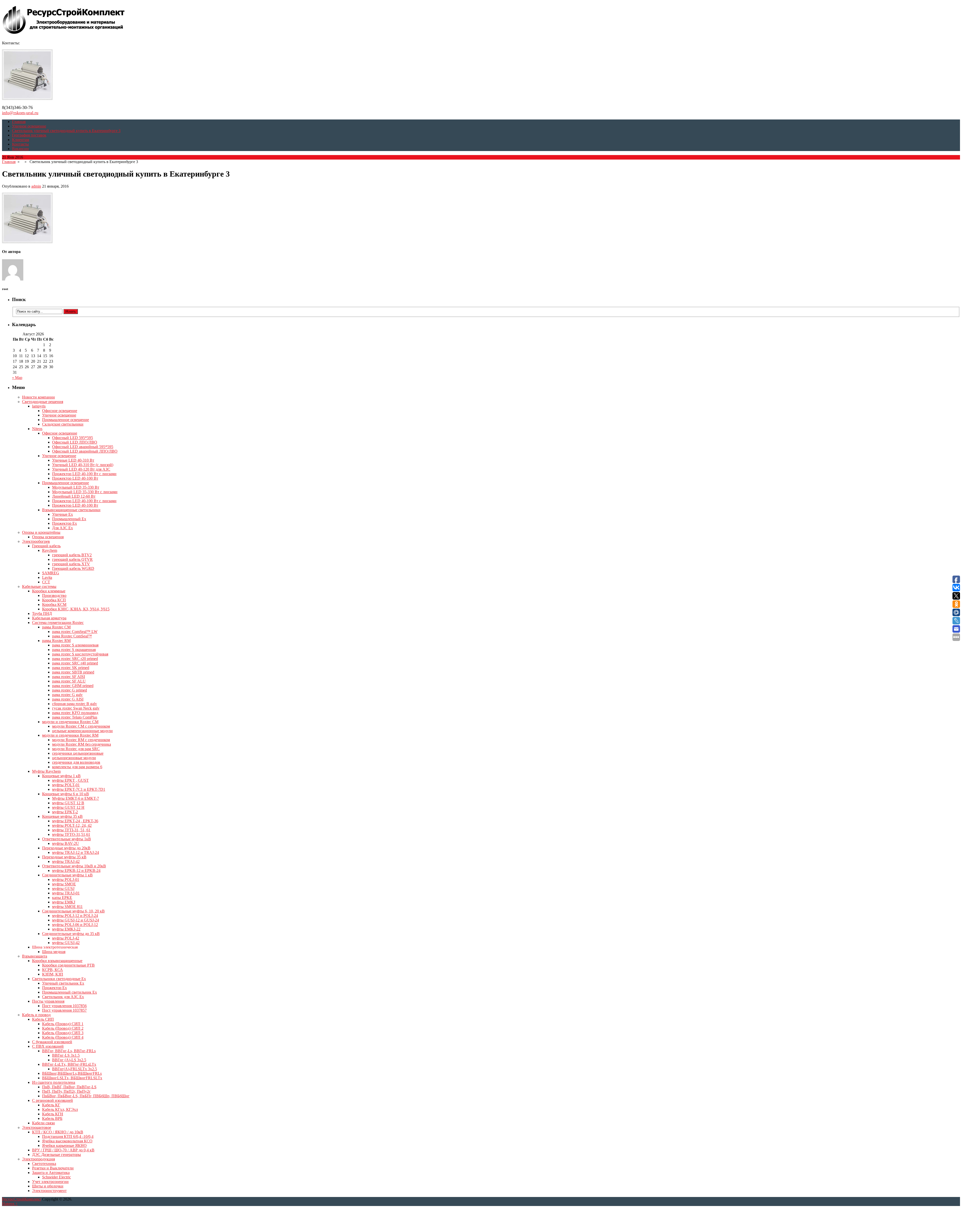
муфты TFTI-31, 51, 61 (71, 830)
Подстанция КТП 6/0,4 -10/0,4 (67, 1136)
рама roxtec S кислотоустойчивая (80, 654)
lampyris (39, 406)
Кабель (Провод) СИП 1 (62, 1024)
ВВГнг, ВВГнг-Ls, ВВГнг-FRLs (69, 1051)
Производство (54, 595)
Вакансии (20, 149)
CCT (46, 582)
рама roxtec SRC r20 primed (75, 658)
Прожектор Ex (64, 523)
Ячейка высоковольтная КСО (67, 1141)
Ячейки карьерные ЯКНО (64, 1145)
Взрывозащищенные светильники (71, 510)
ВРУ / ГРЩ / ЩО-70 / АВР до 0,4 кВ (63, 1150)
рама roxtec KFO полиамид (75, 713)
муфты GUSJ (63, 888)
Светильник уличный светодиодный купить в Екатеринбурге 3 (66, 130)
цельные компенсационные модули (82, 731)
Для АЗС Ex (62, 528)
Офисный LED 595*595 (72, 438)
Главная (19, 121)
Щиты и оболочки (47, 1186)
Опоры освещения (48, 537)
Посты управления (48, 1001)
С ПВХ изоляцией (48, 1046)
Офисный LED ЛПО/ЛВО (74, 442)
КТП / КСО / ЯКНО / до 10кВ (57, 1132)
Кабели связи (43, 1123)
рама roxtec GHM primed (72, 686)
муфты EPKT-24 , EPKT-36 (75, 821)
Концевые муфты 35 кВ (62, 816)
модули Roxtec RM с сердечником (81, 740)
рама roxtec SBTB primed (73, 672)
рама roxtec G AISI (67, 699)
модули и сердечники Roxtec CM (70, 722)
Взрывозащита (34, 956)
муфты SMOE (64, 884)
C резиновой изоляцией (52, 1100)
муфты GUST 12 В (68, 803)
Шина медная (53, 952)
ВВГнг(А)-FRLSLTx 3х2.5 (74, 1069)
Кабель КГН (52, 1114)
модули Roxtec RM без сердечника (81, 744)
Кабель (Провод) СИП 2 (62, 1028)
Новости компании (38, 397)
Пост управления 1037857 (64, 1010)
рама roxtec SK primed (70, 667)
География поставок (29, 135)
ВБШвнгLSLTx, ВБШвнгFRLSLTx (72, 1078)
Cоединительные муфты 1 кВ (67, 875)
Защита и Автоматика (51, 1172)
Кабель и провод (36, 1015)
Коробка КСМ (54, 604)
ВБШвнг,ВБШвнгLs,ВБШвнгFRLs (72, 1073)
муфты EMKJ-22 (66, 929)
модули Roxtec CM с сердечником (81, 726)
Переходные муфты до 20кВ (66, 848)
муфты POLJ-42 (65, 938)
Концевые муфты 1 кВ (61, 776)
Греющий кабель (46, 546)
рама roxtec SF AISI (68, 677)
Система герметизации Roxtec (58, 622)
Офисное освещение (59, 411)
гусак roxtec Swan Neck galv (75, 708)
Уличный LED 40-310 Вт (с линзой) (82, 465)
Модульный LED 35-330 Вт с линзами (84, 492)
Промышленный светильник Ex (69, 992)
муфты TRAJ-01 (66, 893)
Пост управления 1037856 (64, 1006)
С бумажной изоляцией (52, 1042)
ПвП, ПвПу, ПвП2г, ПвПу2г (66, 1091)
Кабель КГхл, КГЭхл (60, 1109)
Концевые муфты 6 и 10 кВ (65, 794)
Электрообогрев (36, 541)
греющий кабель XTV (71, 564)
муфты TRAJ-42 (66, 861)
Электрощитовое (36, 1127)
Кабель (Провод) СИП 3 (62, 1033)
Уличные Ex (62, 514)
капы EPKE (62, 897)
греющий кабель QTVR (72, 559)
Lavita (47, 577)
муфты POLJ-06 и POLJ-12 (75, 924)
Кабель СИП (43, 1019)
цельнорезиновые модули (74, 758)
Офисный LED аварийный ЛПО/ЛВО (84, 451)
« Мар (17, 377)
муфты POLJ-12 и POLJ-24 (75, 915)
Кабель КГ (51, 1105)
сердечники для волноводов (76, 762)
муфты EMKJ (63, 902)
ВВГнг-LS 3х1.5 (66, 1055)
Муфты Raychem (46, 771)
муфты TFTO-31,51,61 (71, 834)
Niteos (37, 429)
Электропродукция (38, 1159)
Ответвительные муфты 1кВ (66, 839)
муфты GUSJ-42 (66, 943)
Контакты (20, 144)
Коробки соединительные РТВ (68, 965)
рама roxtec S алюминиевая (75, 645)
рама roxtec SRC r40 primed (75, 663)
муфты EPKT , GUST (70, 780)
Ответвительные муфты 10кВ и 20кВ (74, 866)
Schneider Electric (56, 1177)
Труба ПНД (42, 613)
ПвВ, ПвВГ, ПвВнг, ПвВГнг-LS (69, 1087)
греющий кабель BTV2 (72, 555)
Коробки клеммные (48, 591)
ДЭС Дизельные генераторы (56, 1154)
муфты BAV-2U (65, 843)
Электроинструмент (49, 1190)
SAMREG (50, 573)
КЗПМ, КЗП (52, 974)
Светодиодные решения (42, 401)
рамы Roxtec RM (56, 640)
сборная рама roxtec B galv (74, 704)
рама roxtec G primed (69, 690)
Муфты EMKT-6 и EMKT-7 (75, 798)
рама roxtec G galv (67, 695)
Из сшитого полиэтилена (53, 1082)
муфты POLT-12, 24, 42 (72, 825)
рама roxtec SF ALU (69, 681)
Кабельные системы (39, 586)
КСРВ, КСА (52, 970)
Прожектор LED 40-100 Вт (75, 478)
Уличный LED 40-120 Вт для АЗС (81, 469)
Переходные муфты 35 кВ (64, 857)
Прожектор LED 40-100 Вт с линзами (84, 474)
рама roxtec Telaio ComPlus (74, 717)
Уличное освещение (29, 126)
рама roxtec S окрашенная (74, 649)
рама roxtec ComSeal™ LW (74, 631)
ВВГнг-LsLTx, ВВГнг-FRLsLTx (69, 1064)
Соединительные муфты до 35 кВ (71, 933)
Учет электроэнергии (50, 1181)
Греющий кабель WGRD (73, 568)
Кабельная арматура (49, 618)
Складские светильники (62, 424)
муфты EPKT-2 (65, 812)
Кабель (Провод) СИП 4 (62, 1037)
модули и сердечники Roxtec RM (70, 735)
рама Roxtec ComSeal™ (72, 636)
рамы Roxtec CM (56, 627)
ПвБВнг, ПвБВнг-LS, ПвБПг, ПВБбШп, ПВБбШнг (86, 1096)
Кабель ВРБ (52, 1118)
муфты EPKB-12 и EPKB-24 (76, 870)
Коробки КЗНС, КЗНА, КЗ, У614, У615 (75, 609)
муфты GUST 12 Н (68, 807)
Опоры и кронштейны (41, 532)
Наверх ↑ (10, 1203)
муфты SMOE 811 (67, 906)
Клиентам (20, 140)
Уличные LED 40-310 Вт (73, 460)
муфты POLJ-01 (65, 879)
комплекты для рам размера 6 (77, 767)
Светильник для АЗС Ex (63, 997)
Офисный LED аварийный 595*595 (82, 447)
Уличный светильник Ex (63, 983)
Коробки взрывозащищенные (57, 961)
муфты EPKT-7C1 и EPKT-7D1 (78, 789)
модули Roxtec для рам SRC (76, 749)
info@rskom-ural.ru (20, 112)
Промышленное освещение (65, 420)
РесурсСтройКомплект (21, 1199)
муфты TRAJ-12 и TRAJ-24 (75, 852)
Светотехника (44, 1163)
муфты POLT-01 (66, 785)
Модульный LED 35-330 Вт (75, 487)
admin (36, 186)
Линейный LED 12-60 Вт (73, 496)
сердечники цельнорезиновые (77, 753)
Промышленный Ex (69, 519)
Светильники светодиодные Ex (59, 979)
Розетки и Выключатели (53, 1168)
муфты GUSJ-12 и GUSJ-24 (75, 920)
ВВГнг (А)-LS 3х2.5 (69, 1060)
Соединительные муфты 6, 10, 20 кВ (73, 911)
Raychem (49, 550)
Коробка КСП (54, 600)
